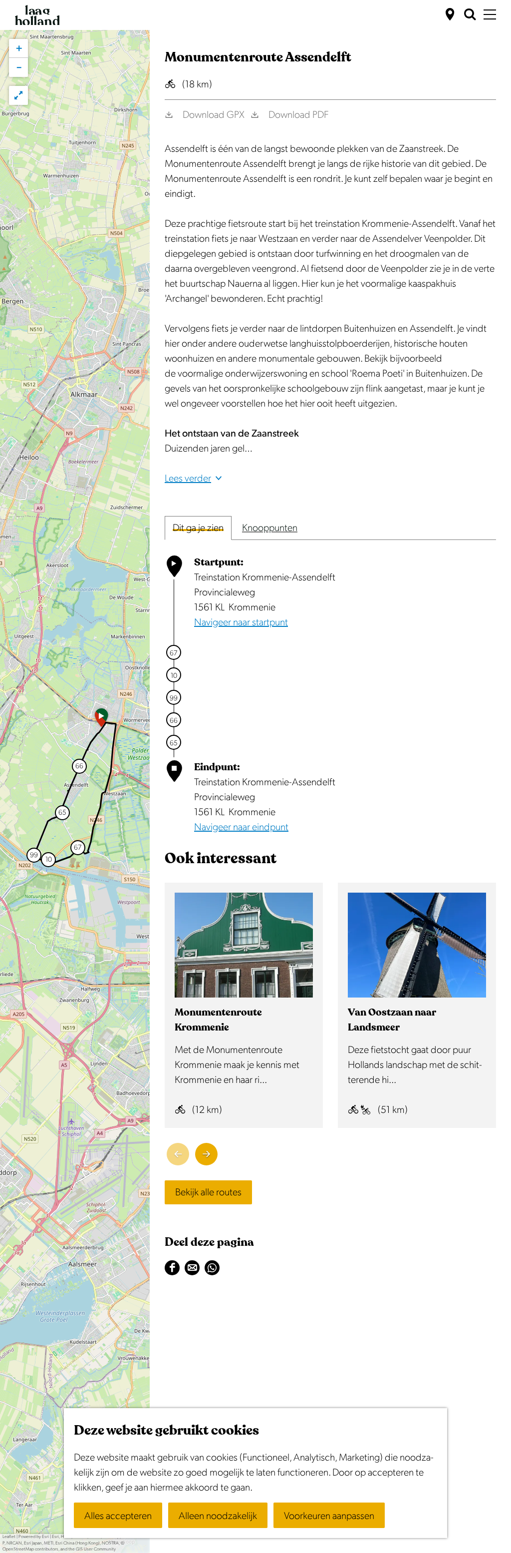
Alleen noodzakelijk (218, 1516)
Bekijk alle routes (208, 1192)
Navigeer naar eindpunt (241, 827)
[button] (101, 721)
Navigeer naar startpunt (241, 622)
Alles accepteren (118, 1516)
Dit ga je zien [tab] (198, 528)
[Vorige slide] (178, 1154)
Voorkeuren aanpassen (329, 1516)
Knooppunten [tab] (269, 528)
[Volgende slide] (206, 1154)
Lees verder (188, 479)
